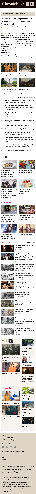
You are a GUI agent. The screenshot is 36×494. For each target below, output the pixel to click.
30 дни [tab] (33, 242)
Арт (16, 262)
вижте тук (23, 471)
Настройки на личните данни (10, 472)
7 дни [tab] (28, 242)
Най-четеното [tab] (30, 97)
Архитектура (19, 279)
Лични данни (5, 455)
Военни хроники (19, 270)
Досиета (17, 290)
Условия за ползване (7, 454)
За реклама (4, 457)
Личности (18, 250)
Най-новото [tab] (21, 97)
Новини (4, 459)
